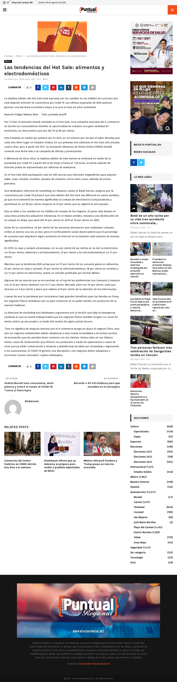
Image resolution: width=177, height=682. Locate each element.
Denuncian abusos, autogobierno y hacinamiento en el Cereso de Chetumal (139, 398)
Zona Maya (140, 542)
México (8, 61)
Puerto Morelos (143, 532)
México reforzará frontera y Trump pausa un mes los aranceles (100, 464)
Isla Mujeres (140, 517)
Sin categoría (138, 552)
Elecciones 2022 (143, 456)
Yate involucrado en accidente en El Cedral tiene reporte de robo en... (162, 305)
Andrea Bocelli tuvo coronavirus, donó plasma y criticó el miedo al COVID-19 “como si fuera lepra (29, 386)
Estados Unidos (143, 471)
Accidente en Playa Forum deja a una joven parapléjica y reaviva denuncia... (140, 305)
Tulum (137, 537)
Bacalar (138, 497)
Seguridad (136, 547)
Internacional (138, 466)
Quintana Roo (138, 492)
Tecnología (136, 557)
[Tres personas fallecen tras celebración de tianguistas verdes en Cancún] (151, 330)
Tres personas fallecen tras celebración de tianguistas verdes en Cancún (151, 351)
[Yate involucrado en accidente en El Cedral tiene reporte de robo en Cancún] (162, 288)
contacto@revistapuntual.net (94, 663)
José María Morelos (145, 522)
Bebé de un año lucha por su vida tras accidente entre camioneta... (149, 219)
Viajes (137, 436)
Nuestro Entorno (139, 482)
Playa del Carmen (143, 527)
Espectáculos (141, 431)
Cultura (134, 426)
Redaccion (13, 79)
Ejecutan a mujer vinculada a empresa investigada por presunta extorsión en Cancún (139, 268)
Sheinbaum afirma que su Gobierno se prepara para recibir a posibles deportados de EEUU (62, 465)
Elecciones (136, 446)
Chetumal (139, 507)
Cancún (138, 502)
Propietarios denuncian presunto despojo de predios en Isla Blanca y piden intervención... (161, 266)
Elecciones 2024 (143, 461)
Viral (133, 562)
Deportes (135, 441)
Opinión (134, 487)
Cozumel (138, 512)
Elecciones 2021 (143, 451)
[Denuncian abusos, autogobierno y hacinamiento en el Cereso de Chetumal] (140, 381)
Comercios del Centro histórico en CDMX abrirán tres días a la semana (20, 464)
